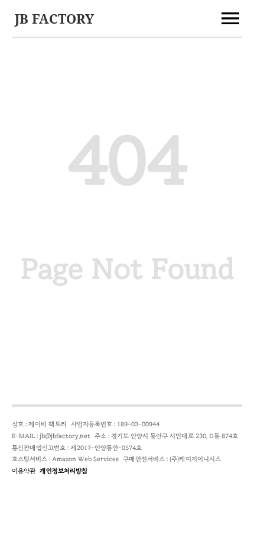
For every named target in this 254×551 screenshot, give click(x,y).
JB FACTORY (54, 18)
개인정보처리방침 (63, 471)
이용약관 (23, 471)
